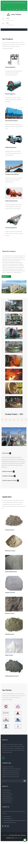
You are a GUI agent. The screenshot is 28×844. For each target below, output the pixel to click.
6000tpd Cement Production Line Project (11, 772)
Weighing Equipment (7, 796)
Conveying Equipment (7, 801)
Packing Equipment (6, 790)
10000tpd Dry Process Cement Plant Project (12, 768)
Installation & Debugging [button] (8, 476)
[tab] (14, 453)
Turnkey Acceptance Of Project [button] (9, 480)
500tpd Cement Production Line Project (11, 774)
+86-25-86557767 (7, 816)
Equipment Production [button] (7, 471)
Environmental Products (7, 794)
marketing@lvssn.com (8, 818)
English (24, 9)
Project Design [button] (5, 453)
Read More (4, 276)
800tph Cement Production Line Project (11, 776)
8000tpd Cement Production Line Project (11, 770)
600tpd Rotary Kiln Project (8, 766)
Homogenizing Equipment (8, 798)
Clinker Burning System (7, 799)
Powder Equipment (6, 792)
